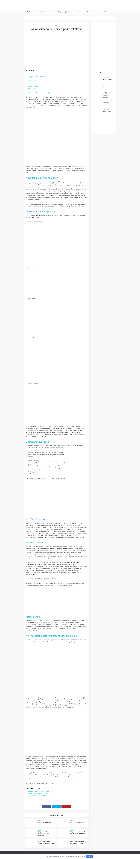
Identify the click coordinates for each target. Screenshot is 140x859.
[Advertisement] (56, 50)
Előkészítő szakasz (33, 82)
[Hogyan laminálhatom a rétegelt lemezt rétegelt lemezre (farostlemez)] (98, 94)
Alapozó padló (32, 88)
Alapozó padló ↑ (34, 617)
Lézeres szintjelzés (33, 86)
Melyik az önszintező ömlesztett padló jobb (40, 791)
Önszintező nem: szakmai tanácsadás (38, 795)
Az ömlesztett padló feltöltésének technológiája (39, 93)
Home (27, 18)
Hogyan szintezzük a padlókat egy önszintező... (108, 102)
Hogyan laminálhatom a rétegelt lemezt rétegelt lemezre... (44, 833)
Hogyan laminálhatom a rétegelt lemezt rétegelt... (107, 95)
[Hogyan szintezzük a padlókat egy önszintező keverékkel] (98, 102)
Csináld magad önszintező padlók (37, 793)
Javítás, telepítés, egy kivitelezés (63, 12)
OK (89, 856)
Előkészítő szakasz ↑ (37, 519)
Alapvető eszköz (32, 80)
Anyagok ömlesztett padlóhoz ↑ (43, 178)
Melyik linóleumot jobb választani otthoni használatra (108, 109)
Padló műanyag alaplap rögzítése (107, 78)
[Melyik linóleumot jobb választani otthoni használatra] (98, 109)
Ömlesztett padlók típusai (35, 78)
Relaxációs (80, 12)
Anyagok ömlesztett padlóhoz (36, 76)
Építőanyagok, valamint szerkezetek (38, 12)
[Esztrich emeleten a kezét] (98, 86)
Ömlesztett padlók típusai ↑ (40, 211)
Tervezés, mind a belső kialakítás (97, 12)
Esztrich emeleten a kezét (77, 822)
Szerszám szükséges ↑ (38, 441)
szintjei (57, 26)
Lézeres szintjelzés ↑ (36, 542)
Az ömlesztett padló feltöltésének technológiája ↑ (52, 635)
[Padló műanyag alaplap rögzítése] (98, 79)
